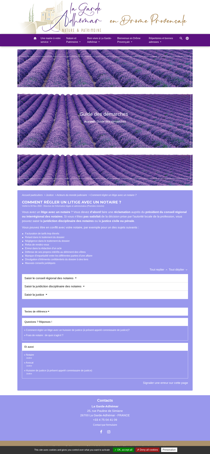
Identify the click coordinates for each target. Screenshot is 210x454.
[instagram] (109, 432)
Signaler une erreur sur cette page (165, 382)
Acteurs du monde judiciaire (72, 195)
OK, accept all (124, 449)
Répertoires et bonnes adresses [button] (161, 40)
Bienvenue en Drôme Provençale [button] (129, 40)
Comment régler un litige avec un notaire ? (113, 195)
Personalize (169, 449)
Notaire (30, 355)
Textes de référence (35, 311)
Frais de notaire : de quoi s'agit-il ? (44, 335)
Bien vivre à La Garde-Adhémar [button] (99, 40)
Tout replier (159, 269)
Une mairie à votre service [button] (51, 40)
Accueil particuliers (32, 195)
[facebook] (101, 432)
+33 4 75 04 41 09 (105, 419)
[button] (35, 38)
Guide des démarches (111, 121)
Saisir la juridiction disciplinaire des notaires (53, 286)
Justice (50, 195)
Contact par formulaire (105, 425)
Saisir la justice (34, 294)
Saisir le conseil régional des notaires (49, 278)
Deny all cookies (148, 449)
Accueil (89, 121)
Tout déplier (178, 269)
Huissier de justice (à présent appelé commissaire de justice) (59, 370)
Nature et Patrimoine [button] (72, 40)
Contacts (105, 400)
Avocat (29, 362)
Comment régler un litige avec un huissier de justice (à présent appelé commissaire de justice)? (78, 330)
